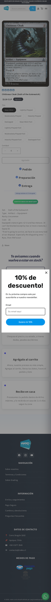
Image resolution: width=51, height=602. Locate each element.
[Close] (46, 272)
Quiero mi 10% (25, 322)
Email (8, 305)
